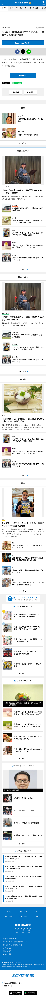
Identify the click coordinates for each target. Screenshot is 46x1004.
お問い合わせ (7, 948)
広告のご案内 (7, 951)
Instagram (29, 930)
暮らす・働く (34, 8)
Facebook (17, 930)
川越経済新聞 (21, 2)
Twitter (23, 930)
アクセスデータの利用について (12, 945)
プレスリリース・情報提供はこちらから (15, 942)
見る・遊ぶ (19, 8)
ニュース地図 (6, 27)
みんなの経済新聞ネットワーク (23, 975)
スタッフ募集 (7, 954)
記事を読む (23, 75)
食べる (12, 8)
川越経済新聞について (10, 939)
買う (26, 8)
